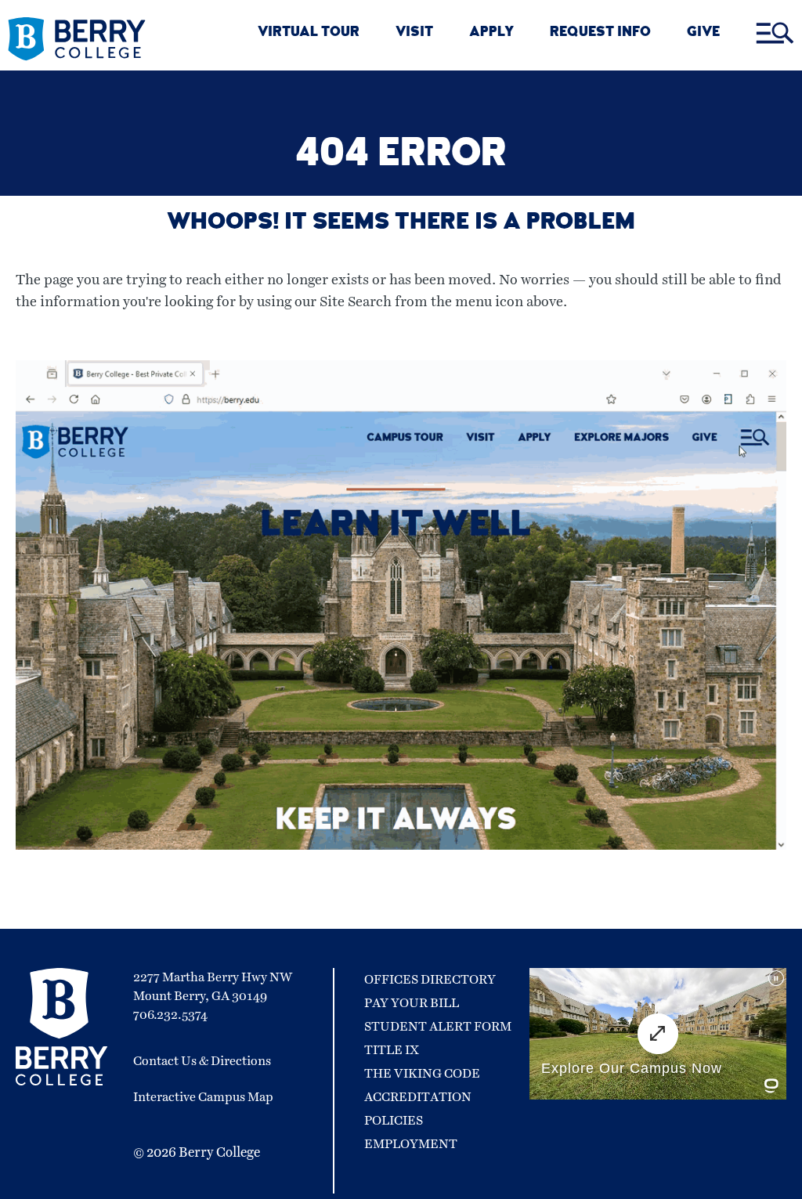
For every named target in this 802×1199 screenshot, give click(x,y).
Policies (393, 1120)
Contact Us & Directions (202, 1061)
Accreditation (417, 1097)
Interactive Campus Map (203, 1097)
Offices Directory (430, 979)
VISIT (414, 33)
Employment (410, 1144)
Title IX (391, 1050)
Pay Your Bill (411, 1003)
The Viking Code (422, 1073)
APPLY (491, 33)
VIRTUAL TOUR (308, 33)
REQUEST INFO (600, 33)
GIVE (703, 33)
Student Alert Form (437, 1026)
